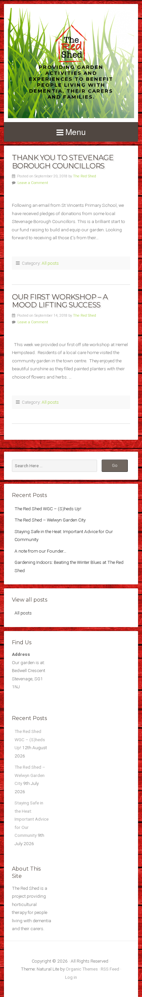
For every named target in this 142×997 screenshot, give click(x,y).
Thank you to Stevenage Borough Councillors (63, 161)
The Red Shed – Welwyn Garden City (50, 519)
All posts (50, 263)
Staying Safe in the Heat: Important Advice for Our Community (32, 819)
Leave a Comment (33, 183)
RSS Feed (110, 969)
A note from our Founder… (40, 551)
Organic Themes (82, 969)
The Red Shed (84, 176)
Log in (71, 977)
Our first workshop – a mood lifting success (60, 301)
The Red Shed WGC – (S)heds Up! (48, 508)
